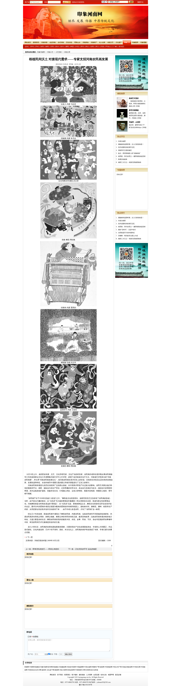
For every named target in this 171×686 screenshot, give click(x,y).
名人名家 (102, 42)
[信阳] (92, 46)
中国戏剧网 (108, 667)
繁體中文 (140, 2)
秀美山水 (77, 42)
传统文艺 (110, 42)
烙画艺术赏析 (134, 98)
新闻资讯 (36, 42)
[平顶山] (108, 46)
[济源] (102, 46)
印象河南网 (41, 52)
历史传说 (69, 42)
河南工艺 (127, 42)
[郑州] (32, 46)
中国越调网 (80, 667)
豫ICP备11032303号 (85, 685)
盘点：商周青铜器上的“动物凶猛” (129, 153)
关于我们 (60, 675)
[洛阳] (42, 46)
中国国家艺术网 (80, 670)
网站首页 (28, 42)
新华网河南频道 (53, 667)
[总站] (27, 46)
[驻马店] (121, 46)
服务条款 (82, 675)
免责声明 (111, 675)
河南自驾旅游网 (127, 667)
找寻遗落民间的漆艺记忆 (126, 147)
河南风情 (44, 42)
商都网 (26, 667)
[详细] (138, 106)
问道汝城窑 (122, 141)
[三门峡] (114, 46)
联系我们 (67, 675)
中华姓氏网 (136, 667)
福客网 (102, 667)
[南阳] (47, 46)
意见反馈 (118, 675)
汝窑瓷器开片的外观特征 (126, 233)
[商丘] (87, 46)
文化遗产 (119, 42)
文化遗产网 (50, 670)
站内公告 (104, 675)
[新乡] (57, 46)
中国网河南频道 (34, 667)
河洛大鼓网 (63, 670)
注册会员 (75, 2)
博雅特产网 (96, 667)
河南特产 (94, 42)
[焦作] (62, 46)
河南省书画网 (71, 667)
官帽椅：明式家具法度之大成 (128, 236)
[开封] (37, 46)
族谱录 (44, 670)
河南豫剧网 (62, 667)
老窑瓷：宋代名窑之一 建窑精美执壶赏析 (132, 156)
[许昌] (77, 46)
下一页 (30, 537)
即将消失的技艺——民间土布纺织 (46, 549)
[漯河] (82, 46)
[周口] (97, 46)
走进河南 (53, 42)
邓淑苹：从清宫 (134, 122)
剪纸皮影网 (71, 670)
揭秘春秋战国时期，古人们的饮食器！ (131, 144)
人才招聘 (89, 675)
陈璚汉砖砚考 (122, 159)
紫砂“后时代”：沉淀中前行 (127, 230)
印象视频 (143, 42)
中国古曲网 (88, 667)
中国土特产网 (117, 667)
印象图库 (135, 42)
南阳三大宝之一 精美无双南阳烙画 (129, 162)
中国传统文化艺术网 (34, 670)
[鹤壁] (72, 46)
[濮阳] (67, 46)
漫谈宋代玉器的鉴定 (125, 150)
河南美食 (86, 42)
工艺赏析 (59, 52)
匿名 (51, 654)
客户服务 (75, 675)
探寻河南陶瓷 (134, 110)
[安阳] (52, 46)
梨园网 (56, 670)
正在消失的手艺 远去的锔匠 (86, 549)
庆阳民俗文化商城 (92, 670)
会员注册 (96, 675)
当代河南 (61, 42)
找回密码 (81, 2)
